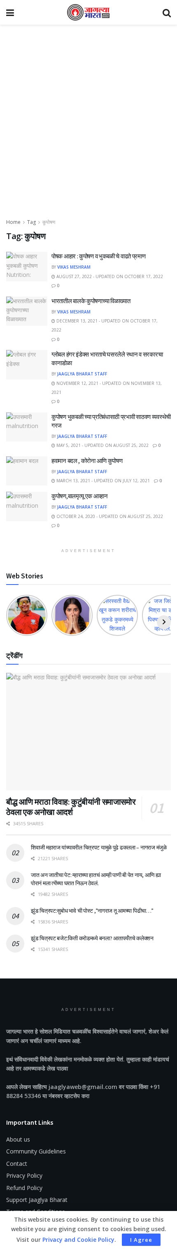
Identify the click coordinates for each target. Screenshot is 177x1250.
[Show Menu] (10, 12)
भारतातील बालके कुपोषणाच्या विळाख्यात (90, 301)
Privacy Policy (24, 1175)
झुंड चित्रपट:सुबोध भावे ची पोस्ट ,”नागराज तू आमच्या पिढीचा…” (92, 910)
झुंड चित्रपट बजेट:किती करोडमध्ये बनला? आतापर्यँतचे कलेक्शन (92, 938)
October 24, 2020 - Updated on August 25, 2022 (109, 516)
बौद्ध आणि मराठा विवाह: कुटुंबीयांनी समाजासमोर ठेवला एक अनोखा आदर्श (70, 807)
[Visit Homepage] (88, 12)
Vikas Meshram (74, 267)
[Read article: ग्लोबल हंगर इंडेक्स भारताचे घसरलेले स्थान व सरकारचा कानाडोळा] (26, 365)
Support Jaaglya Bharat (37, 1200)
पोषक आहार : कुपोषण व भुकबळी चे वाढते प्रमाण (98, 256)
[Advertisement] (88, 125)
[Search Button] (167, 12)
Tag (31, 222)
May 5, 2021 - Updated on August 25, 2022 (102, 445)
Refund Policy (24, 1188)
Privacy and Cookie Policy (78, 1239)
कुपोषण (48, 222)
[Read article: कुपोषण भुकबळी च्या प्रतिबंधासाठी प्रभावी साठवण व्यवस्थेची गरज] (26, 427)
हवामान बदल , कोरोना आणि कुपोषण (86, 461)
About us (18, 1139)
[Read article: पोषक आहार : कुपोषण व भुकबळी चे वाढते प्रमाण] (26, 266)
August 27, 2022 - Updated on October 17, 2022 (109, 276)
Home (13, 222)
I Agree (141, 1239)
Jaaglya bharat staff (82, 374)
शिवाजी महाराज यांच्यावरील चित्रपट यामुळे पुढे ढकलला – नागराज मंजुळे (99, 847)
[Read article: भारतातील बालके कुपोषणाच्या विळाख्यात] (26, 311)
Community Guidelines (36, 1151)
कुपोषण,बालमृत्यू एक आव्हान (79, 496)
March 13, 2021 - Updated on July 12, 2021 (102, 480)
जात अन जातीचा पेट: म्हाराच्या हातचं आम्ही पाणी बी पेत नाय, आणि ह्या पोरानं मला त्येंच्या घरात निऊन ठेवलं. (96, 879)
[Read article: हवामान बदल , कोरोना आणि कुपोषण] (26, 471)
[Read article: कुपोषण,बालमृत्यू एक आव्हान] (26, 506)
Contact (16, 1163)
